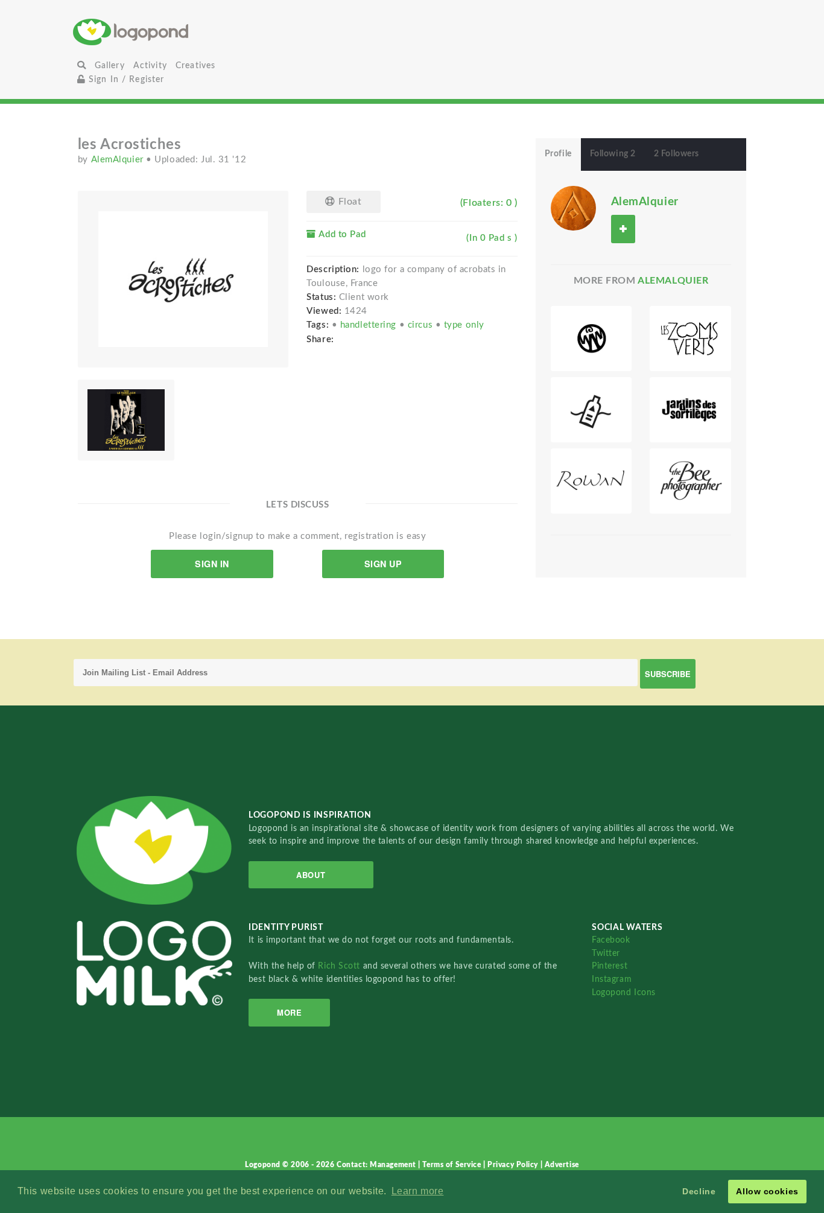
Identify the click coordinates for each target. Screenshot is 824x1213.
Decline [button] (698, 1191)
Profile (558, 154)
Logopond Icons (624, 992)
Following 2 (613, 154)
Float (348, 201)
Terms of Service (452, 1164)
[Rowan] (591, 481)
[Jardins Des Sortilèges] (690, 409)
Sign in (212, 564)
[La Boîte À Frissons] (591, 338)
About (310, 874)
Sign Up (383, 564)
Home (186, 31)
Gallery (110, 65)
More (289, 1012)
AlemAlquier (119, 159)
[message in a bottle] (591, 409)
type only (464, 325)
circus (422, 325)
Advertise (562, 1164)
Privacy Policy (513, 1164)
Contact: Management (377, 1164)
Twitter (606, 953)
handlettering (369, 325)
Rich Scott (340, 965)
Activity (150, 65)
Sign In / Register (125, 79)
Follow (623, 229)
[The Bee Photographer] (690, 481)
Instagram (612, 979)
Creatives (195, 65)
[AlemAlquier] (573, 207)
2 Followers (676, 154)
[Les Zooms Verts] (690, 338)
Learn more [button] (417, 1191)
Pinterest (609, 965)
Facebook (611, 939)
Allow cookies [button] (767, 1191)
